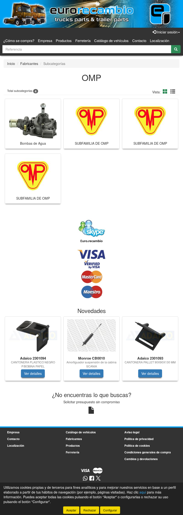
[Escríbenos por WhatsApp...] (85, 478)
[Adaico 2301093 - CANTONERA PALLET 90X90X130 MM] (150, 335)
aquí (142, 492)
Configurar (110, 510)
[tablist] (91, 351)
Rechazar (89, 510)
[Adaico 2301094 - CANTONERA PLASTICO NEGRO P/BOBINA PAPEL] (33, 335)
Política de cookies (137, 445)
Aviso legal (131, 432)
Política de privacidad (138, 439)
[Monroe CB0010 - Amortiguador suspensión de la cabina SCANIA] (91, 335)
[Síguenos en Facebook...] (91, 478)
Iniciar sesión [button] (167, 31)
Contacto (139, 40)
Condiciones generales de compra (147, 452)
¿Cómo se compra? (18, 40)
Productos (64, 40)
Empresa (45, 40)
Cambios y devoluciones (141, 459)
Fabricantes (29, 63)
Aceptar (71, 510)
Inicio (11, 63)
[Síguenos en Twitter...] (98, 478)
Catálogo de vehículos (111, 40)
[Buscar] (176, 49)
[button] (166, 91)
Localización (159, 40)
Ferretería (83, 40)
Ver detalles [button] (33, 373)
